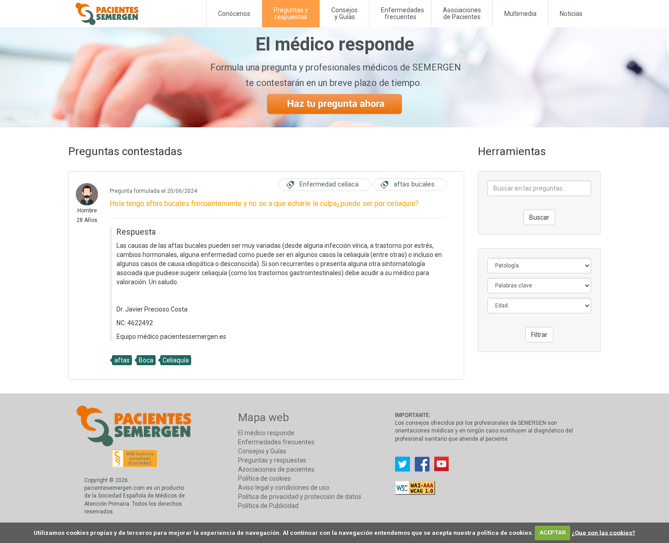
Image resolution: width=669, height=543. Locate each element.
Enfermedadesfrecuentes (402, 13)
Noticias (571, 13)
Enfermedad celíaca (329, 184)
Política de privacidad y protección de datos (299, 496)
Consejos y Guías (344, 13)
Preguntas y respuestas (272, 460)
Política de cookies (264, 478)
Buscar (539, 217)
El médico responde (266, 433)
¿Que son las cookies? (603, 532)
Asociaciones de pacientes (276, 469)
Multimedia (520, 13)
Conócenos (234, 13)
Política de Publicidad (268, 505)
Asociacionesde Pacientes (462, 13)
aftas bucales (414, 184)
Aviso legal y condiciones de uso (283, 487)
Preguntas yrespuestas (291, 13)
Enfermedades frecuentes (276, 442)
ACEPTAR (552, 532)
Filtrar (539, 334)
